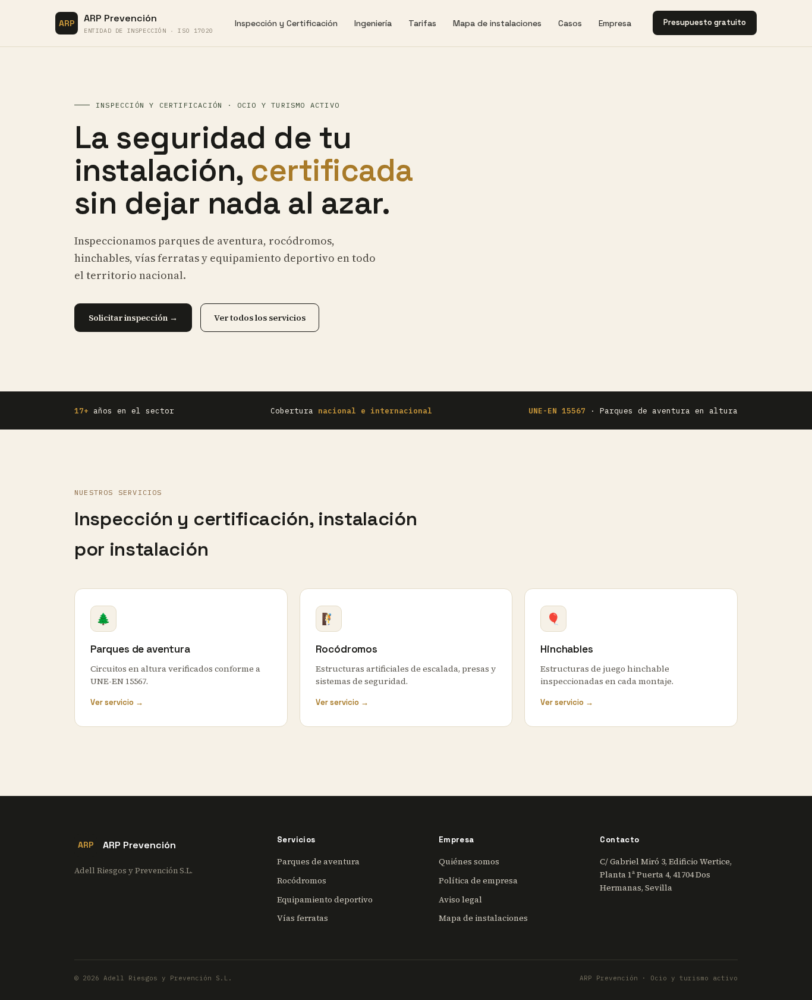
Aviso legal (460, 899)
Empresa (615, 23)
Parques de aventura (318, 861)
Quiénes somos (469, 861)
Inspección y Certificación (286, 23)
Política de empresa (478, 880)
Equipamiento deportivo (325, 899)
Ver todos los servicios (260, 318)
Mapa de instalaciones (497, 23)
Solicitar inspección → (133, 318)
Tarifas (422, 23)
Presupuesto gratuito (704, 22)
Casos (570, 23)
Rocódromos (301, 880)
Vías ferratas (302, 918)
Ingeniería (373, 23)
